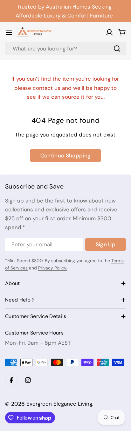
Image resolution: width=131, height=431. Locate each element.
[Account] (109, 32)
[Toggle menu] (9, 32)
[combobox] (65, 48)
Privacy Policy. (52, 268)
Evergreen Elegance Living (59, 403)
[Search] (117, 48)
